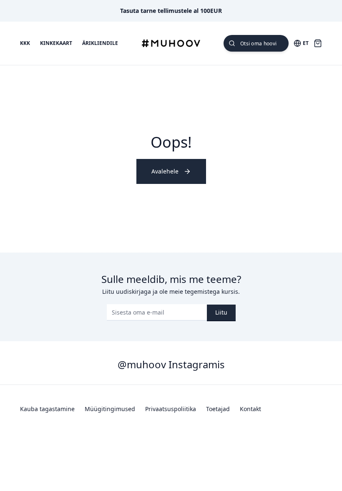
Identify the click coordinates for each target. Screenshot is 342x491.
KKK (25, 43)
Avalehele (165, 171)
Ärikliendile (100, 43)
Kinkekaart (56, 43)
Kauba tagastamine (47, 409)
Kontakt (250, 409)
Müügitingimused (110, 409)
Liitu (221, 312)
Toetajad (218, 409)
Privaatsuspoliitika (170, 409)
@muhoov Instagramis (171, 364)
